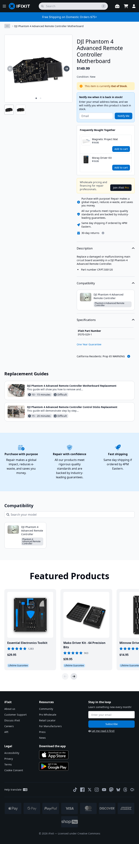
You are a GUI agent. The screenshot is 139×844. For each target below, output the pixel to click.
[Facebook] (82, 789)
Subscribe (112, 724)
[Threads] (125, 789)
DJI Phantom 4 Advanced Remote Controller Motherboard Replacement (71, 385)
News (42, 737)
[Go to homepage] (21, 6)
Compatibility (86, 283)
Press (42, 732)
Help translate (13, 789)
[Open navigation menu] (4, 6)
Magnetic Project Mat (105, 139)
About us (9, 709)
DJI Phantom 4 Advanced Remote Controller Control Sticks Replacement (72, 407)
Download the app (52, 746)
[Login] (134, 6)
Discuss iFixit (12, 720)
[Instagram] (97, 789)
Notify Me (123, 116)
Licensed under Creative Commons (79, 833)
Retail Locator (47, 720)
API (6, 732)
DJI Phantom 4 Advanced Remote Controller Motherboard (49, 26)
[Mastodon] (111, 789)
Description (85, 248)
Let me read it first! (103, 731)
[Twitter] (89, 789)
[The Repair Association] (132, 789)
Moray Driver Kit (102, 157)
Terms (8, 764)
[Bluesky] (118, 790)
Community (46, 709)
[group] (10, 68)
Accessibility (11, 753)
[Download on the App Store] (53, 754)
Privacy (8, 758)
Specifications (86, 320)
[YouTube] (104, 789)
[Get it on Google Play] (53, 766)
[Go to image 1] (36, 98)
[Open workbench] (117, 6)
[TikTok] (75, 789)
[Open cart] (126, 6)
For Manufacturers (50, 726)
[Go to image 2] (40, 98)
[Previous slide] (65, 676)
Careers (9, 726)
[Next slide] (74, 676)
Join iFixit (121, 187)
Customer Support (15, 714)
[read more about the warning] (128, 356)
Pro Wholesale (47, 714)
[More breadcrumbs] (7, 26)
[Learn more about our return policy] (103, 233)
